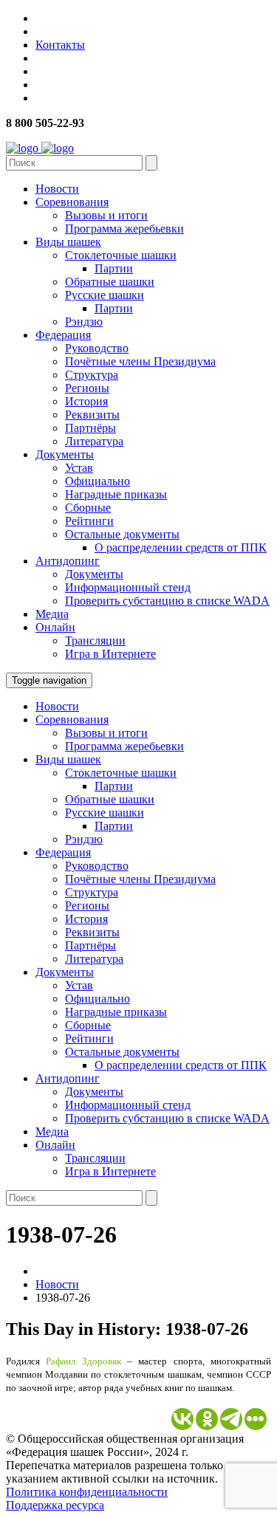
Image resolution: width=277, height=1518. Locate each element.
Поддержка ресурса (55, 1505)
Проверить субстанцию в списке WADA (167, 600)
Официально (97, 481)
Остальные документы (122, 534)
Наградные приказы (116, 494)
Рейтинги (89, 521)
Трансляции (95, 640)
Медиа (52, 614)
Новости (57, 188)
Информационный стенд (128, 587)
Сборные (88, 507)
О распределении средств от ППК (181, 547)
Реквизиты (92, 414)
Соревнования (72, 202)
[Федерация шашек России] (40, 148)
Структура (91, 374)
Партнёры (90, 428)
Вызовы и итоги (106, 215)
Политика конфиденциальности (87, 1492)
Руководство (97, 348)
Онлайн (55, 627)
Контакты (60, 44)
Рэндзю (84, 321)
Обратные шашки (109, 281)
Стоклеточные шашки (121, 255)
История (86, 401)
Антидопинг (67, 560)
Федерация (63, 335)
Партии (114, 268)
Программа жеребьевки (124, 228)
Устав (79, 467)
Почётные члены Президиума (140, 361)
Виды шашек (68, 242)
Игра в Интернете (110, 654)
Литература (94, 441)
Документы (64, 454)
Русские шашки (104, 295)
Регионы (87, 388)
